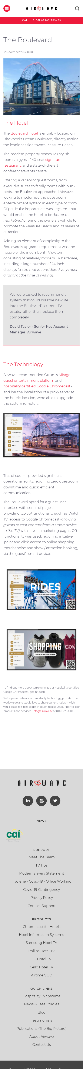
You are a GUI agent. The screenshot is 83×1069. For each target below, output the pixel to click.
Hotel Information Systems (41, 935)
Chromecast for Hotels (41, 927)
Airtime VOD (41, 975)
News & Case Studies (41, 1004)
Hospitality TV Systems (41, 996)
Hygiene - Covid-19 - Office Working (42, 881)
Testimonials (41, 1020)
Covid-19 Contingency (41, 890)
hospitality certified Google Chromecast (36, 386)
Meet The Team (42, 857)
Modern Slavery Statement (41, 873)
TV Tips (41, 865)
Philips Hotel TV (41, 951)
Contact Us (41, 1045)
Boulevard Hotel (24, 133)
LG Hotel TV (41, 959)
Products (41, 919)
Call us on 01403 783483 (41, 20)
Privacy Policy (41, 898)
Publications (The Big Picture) (41, 1029)
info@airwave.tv (42, 711)
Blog (42, 1012)
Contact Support (42, 906)
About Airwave (41, 1037)
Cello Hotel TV (41, 967)
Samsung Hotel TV (41, 943)
